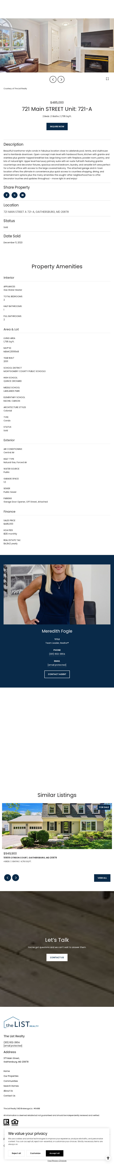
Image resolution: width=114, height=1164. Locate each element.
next (61, 79)
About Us (8, 1090)
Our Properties (11, 1076)
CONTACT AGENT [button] (57, 674)
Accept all (55, 1153)
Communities (11, 1081)
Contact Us (9, 1095)
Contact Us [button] (57, 957)
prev (53, 79)
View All (102, 877)
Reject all (16, 1153)
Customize (35, 1153)
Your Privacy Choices (57, 1160)
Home (7, 1071)
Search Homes (11, 1085)
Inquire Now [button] (57, 126)
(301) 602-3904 (57, 653)
